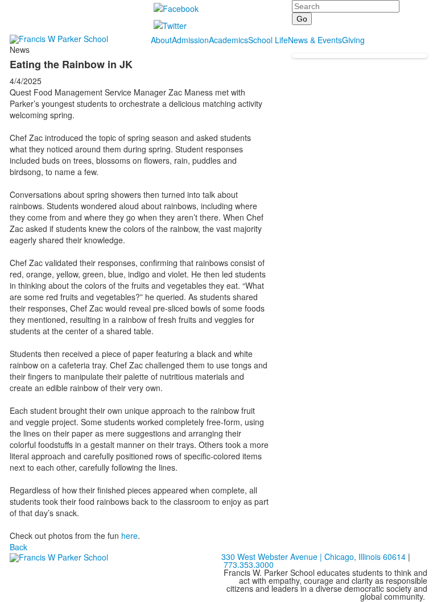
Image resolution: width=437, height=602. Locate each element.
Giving (353, 39)
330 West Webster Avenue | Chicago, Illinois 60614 (313, 556)
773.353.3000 (249, 564)
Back (18, 547)
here (129, 535)
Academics (228, 39)
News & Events (315, 39)
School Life (268, 39)
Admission (190, 39)
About (161, 39)
